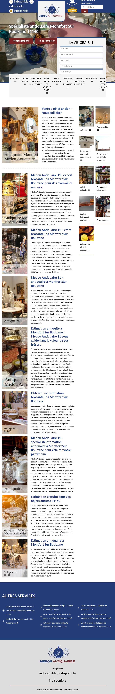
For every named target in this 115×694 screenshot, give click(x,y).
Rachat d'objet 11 (24, 81)
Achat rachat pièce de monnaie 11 (103, 84)
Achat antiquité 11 (56, 81)
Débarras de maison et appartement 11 (35, 82)
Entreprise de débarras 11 (68, 82)
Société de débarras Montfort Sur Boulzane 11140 (94, 608)
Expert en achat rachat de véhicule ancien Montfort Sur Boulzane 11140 (57, 616)
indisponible (21, 1)
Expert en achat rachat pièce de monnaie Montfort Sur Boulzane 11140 (96, 625)
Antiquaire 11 (15, 79)
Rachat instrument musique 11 (79, 81)
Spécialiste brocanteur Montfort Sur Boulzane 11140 (20, 621)
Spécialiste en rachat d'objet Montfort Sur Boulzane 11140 (58, 608)
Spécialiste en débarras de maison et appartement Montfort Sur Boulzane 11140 (20, 611)
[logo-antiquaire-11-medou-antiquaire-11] (51, 11)
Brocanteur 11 (91, 79)
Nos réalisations (21, 41)
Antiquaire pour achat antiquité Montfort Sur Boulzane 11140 (55, 625)
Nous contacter (46, 41)
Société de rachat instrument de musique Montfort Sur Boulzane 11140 (96, 616)
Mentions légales (71, 690)
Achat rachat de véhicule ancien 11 (47, 85)
